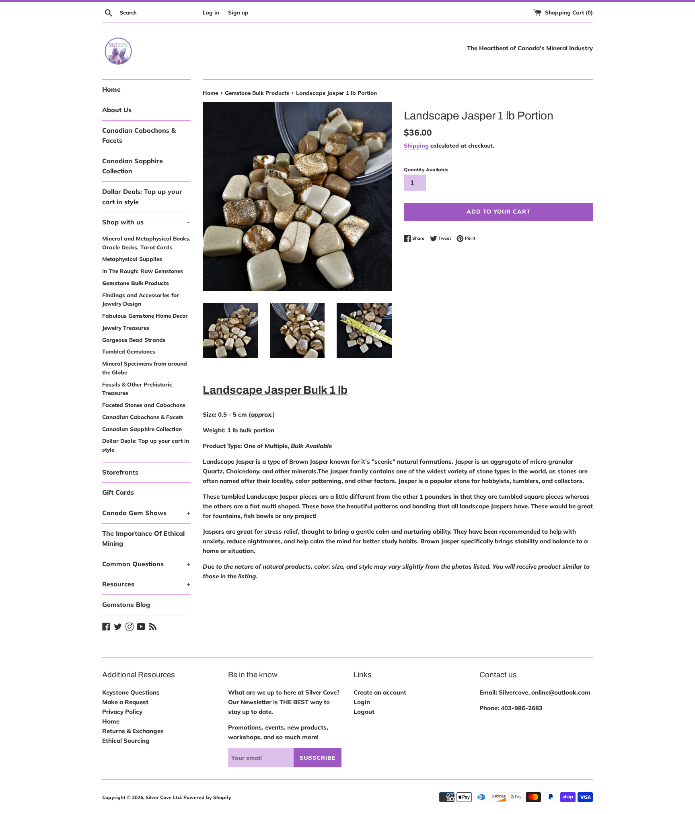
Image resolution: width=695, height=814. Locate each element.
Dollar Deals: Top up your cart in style (142, 196)
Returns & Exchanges (133, 731)
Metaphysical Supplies (132, 258)
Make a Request (125, 702)
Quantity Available (426, 169)
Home (111, 89)
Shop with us (146, 222)
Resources (146, 584)
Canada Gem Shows (146, 513)
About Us (117, 110)
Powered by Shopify (207, 797)
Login (362, 702)
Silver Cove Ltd (163, 797)
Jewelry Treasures (125, 327)
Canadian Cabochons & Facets (139, 135)
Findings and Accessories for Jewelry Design (140, 299)
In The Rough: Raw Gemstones (142, 270)
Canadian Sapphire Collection (132, 166)
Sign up (238, 12)
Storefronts (120, 472)
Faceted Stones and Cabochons (143, 404)
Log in (211, 12)
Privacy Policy (122, 711)
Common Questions (146, 564)
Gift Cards (118, 492)
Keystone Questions (131, 692)
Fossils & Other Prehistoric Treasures (137, 389)
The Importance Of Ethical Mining (143, 538)
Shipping (416, 145)
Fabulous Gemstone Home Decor (145, 315)
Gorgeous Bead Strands (134, 339)
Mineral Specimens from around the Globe (144, 368)
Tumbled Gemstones (128, 351)
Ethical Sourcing (126, 740)
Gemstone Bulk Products (135, 283)
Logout (364, 711)
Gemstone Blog (126, 604)
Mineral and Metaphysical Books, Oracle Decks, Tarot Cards (146, 243)
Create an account (380, 692)
